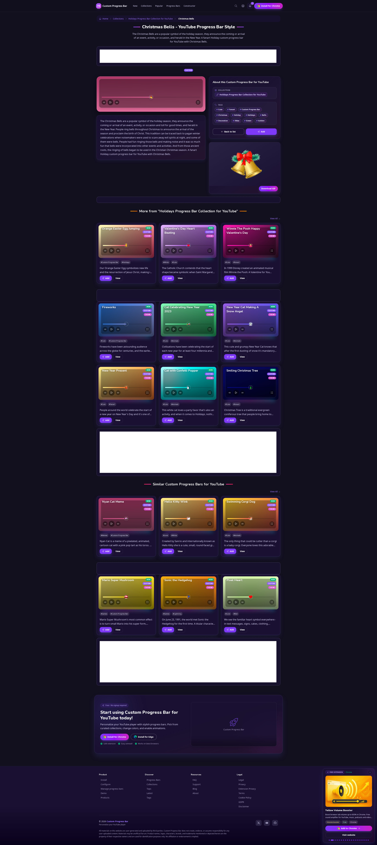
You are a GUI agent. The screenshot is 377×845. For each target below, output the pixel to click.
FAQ (195, 780)
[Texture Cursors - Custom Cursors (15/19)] (360, 840)
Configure (105, 784)
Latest (150, 793)
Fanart (231, 109)
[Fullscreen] (198, 102)
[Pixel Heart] (250, 593)
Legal (241, 780)
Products (105, 797)
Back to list (230, 131)
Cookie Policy (245, 797)
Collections (146, 5)
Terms (242, 793)
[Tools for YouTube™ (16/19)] (362, 840)
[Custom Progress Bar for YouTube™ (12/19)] (353, 840)
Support (197, 784)
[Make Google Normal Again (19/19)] (368, 840)
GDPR (241, 802)
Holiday (236, 115)
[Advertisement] (188, 56)
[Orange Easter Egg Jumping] (126, 241)
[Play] (110, 102)
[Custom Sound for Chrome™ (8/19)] (345, 840)
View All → (275, 218)
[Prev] (104, 102)
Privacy (242, 784)
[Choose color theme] (243, 6)
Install (104, 780)
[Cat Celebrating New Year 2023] (188, 320)
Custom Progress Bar (250, 109)
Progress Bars (173, 5)
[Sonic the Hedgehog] (188, 593)
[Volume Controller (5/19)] (339, 840)
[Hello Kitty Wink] (188, 514)
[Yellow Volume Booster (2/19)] (331, 840)
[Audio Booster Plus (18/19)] (366, 840)
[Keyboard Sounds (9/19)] (347, 840)
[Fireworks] (126, 320)
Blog (195, 788)
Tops (149, 788)
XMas (236, 120)
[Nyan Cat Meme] (126, 514)
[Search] (236, 6)
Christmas (221, 115)
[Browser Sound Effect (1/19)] (329, 840)
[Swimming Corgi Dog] (250, 514)
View (117, 278)
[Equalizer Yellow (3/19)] (334, 840)
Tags (149, 797)
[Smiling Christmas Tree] (250, 383)
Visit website (348, 834)
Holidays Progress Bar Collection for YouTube (243, 94)
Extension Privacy (247, 788)
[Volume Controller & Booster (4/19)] (337, 840)
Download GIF (268, 188)
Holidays (250, 115)
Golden (260, 120)
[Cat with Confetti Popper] (188, 383)
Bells (263, 115)
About (196, 793)
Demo (103, 793)
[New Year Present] (126, 383)
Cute (219, 109)
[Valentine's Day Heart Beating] (188, 241)
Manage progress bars (112, 788)
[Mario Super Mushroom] (126, 593)
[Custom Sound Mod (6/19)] (341, 840)
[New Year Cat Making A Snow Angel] (250, 320)
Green (247, 120)
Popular (159, 5)
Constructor (189, 5)
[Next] (117, 102)
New (135, 5)
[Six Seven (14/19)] (357, 840)
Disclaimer (244, 806)
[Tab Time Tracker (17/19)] (364, 840)
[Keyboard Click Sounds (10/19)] (349, 840)
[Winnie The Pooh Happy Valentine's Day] (250, 241)
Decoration (222, 120)
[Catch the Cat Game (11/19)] (351, 840)
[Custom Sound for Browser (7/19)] (343, 840)
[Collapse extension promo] (370, 772)
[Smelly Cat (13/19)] (355, 840)
